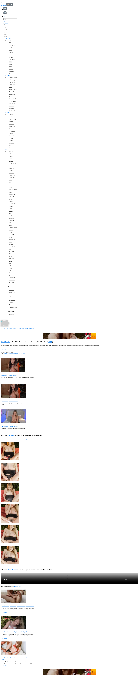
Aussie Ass (11, 156)
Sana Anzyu (11, 108)
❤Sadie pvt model (5, 426)
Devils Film (11, 187)
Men (10, 304)
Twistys (10, 268)
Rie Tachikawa (12, 101)
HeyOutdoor (11, 59)
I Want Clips (11, 290)
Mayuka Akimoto (13, 89)
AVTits (10, 47)
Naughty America (13, 227)
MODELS (5, 23)
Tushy (10, 263)
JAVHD (10, 62)
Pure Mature (11, 244)
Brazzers (11, 170)
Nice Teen (11, 140)
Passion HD (11, 234)
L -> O (5, 32)
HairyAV (11, 54)
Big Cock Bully (12, 163)
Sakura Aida (11, 106)
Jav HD (10, 215)
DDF (10, 182)
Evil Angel (11, 196)
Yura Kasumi (12, 110)
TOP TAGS (6, 112)
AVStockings (12, 45)
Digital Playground (13, 189)
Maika (10, 87)
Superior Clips (12, 292)
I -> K (5, 29)
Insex (10, 213)
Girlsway (11, 206)
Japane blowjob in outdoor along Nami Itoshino (22, 606)
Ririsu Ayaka (12, 103)
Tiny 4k (10, 261)
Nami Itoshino (5, 342)
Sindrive (11, 253)
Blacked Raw (12, 168)
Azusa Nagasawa (13, 77)
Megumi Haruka (12, 91)
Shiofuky (11, 73)
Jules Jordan (11, 218)
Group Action (12, 131)
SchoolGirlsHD (12, 71)
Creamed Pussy (12, 119)
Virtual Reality (12, 280)
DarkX (10, 180)
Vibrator (10, 147)
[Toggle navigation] (1, 2)
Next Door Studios (13, 307)
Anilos (10, 154)
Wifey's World (12, 277)
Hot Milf (11, 138)
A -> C (5, 25)
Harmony (11, 211)
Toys (10, 145)
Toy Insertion (10, 353)
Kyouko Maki (12, 84)
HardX (10, 208)
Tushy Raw (11, 265)
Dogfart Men (12, 300)
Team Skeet (11, 258)
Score (10, 249)
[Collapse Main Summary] (3, 349)
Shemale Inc (11, 314)
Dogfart (10, 192)
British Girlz (11, 173)
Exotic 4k (11, 199)
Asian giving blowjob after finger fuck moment (21, 632)
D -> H (5, 27)
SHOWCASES (7, 38)
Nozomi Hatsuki (12, 98)
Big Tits (18, 353)
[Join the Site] (69, 336)
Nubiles (10, 232)
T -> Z (5, 36)
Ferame (10, 50)
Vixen (10, 272)
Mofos (10, 225)
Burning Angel (12, 175)
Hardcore (11, 133)
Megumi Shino (12, 94)
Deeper (10, 184)
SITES (5, 149)
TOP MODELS (7, 75)
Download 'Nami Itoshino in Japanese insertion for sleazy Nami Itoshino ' (17, 328)
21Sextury (11, 151)
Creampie (11, 121)
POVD (10, 237)
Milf (21, 353)
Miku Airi (11, 96)
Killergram (11, 220)
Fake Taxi (11, 201)
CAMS (5, 21)
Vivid (10, 270)
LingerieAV (11, 64)
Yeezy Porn (11, 282)
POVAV (11, 66)
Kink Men (11, 302)
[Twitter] (11, 5)
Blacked (10, 165)
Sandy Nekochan (4, 375)
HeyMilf (11, 57)
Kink (10, 222)
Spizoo (10, 256)
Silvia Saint (11, 251)
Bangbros (11, 161)
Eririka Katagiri (12, 80)
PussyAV (11, 69)
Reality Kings (12, 246)
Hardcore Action (12, 136)
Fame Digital (12, 204)
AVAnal (10, 42)
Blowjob (11, 114)
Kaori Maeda (12, 82)
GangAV (11, 52)
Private (10, 242)
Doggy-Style (12, 126)
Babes (10, 158)
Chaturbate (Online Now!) (12, 375)
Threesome (11, 143)
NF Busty (11, 230)
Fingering (11, 128)
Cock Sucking (12, 116)
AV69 (10, 40)
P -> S (5, 34)
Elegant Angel (12, 194)
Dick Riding (11, 124)
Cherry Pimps (12, 177)
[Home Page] (8, 5)
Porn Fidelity (12, 239)
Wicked (10, 275)
